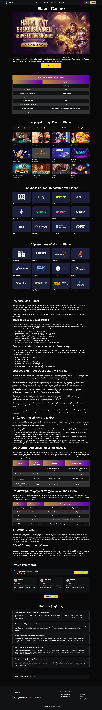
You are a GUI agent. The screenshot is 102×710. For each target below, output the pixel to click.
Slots (79, 127)
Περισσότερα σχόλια (51, 596)
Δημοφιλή (20, 127)
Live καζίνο (40, 127)
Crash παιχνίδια (59, 127)
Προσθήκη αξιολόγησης (81, 572)
